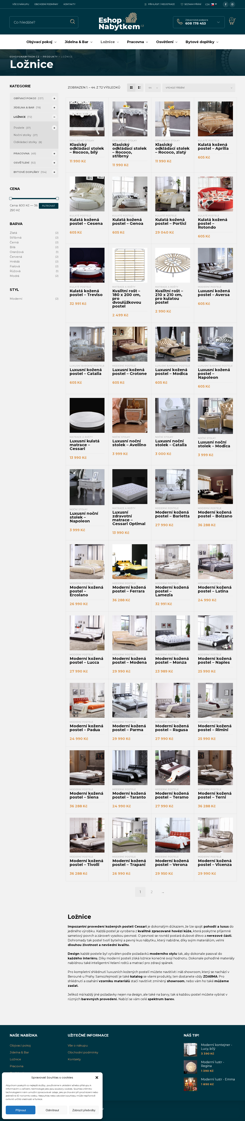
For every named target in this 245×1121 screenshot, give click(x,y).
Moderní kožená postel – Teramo (172, 795)
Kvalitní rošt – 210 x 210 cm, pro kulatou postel (169, 296)
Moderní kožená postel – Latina (215, 589)
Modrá (14, 276)
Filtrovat (48, 205)
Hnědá (15, 261)
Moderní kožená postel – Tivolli (86, 862)
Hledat (72, 21)
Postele (19, 127)
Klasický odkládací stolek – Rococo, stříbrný (129, 150)
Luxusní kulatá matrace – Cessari (85, 445)
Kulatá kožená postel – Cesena (86, 221)
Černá (14, 242)
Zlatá (13, 233)
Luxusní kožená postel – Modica (171, 371)
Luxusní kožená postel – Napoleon (214, 373)
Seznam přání (192, 4)
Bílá (12, 247)
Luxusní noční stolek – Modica (214, 444)
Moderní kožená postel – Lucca (86, 660)
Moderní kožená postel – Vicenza (215, 862)
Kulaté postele (208, 140)
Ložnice (20, 116)
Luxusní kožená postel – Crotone (129, 371)
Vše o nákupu (20, 4)
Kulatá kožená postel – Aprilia (213, 146)
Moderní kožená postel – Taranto (129, 795)
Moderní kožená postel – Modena (129, 660)
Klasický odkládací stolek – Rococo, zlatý (172, 148)
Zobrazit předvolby (84, 1110)
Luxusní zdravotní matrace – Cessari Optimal (128, 518)
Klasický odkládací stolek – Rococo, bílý (87, 148)
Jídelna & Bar (24, 107)
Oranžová (17, 252)
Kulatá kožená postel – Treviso (86, 292)
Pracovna (21, 153)
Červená (16, 257)
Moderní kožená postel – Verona (172, 862)
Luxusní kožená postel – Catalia (86, 371)
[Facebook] (226, 4)
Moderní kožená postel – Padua (86, 727)
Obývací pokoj (25, 98)
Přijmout (21, 1110)
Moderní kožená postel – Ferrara (129, 589)
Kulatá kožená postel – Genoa (127, 221)
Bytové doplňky (26, 171)
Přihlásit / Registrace (161, 4)
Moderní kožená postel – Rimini (215, 727)
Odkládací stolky (25, 142)
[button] (97, 1077)
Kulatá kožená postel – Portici (170, 221)
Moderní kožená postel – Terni (215, 795)
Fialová (15, 266)
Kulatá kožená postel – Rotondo (212, 223)
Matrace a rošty (124, 287)
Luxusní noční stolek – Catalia (171, 443)
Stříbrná (15, 237)
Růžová (15, 271)
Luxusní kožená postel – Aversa (214, 292)
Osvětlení (21, 162)
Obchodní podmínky (46, 4)
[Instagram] (232, 4)
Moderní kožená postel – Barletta (172, 514)
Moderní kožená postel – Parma (129, 727)
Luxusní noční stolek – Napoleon (84, 517)
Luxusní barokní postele (87, 365)
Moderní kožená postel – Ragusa (172, 727)
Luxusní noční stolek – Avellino (129, 443)
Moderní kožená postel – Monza (172, 660)
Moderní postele (209, 287)
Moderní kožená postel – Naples (215, 660)
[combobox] (153, 87)
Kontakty (69, 4)
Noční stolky (22, 135)
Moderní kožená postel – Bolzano (215, 514)
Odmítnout (52, 1110)
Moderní (16, 298)
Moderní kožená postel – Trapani (129, 862)
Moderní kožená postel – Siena (86, 795)
